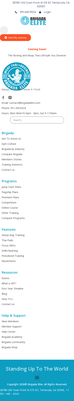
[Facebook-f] (3, 97)
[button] (37, 378)
